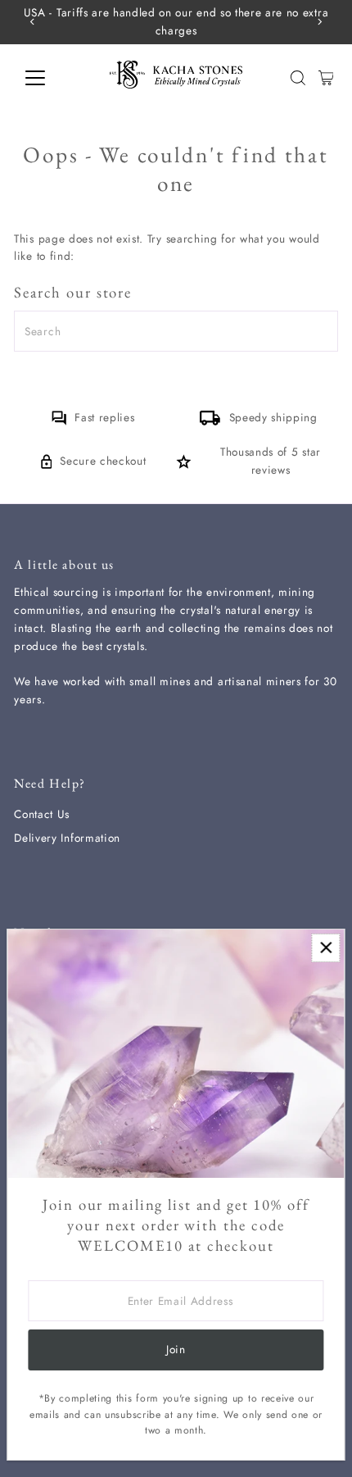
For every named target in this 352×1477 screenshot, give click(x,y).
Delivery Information (67, 837)
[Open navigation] (52, 77)
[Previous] (32, 21)
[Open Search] (298, 77)
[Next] (319, 21)
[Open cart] (326, 77)
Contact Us (42, 814)
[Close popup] (325, 948)
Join (176, 1349)
